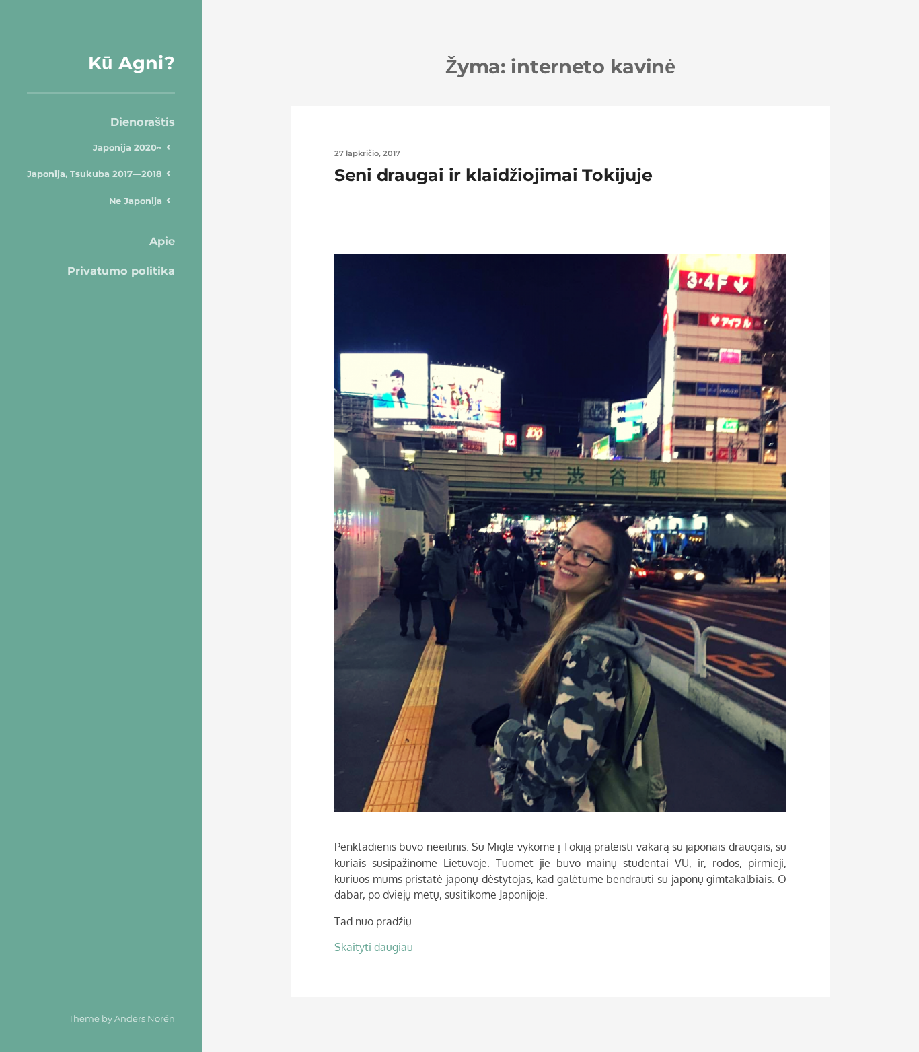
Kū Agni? (131, 63)
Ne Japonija (135, 200)
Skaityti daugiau (373, 947)
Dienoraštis (142, 122)
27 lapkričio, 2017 (367, 153)
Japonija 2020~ (127, 147)
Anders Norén (144, 1018)
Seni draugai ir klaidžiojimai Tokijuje (493, 175)
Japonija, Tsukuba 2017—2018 (94, 173)
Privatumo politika (121, 270)
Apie (162, 241)
